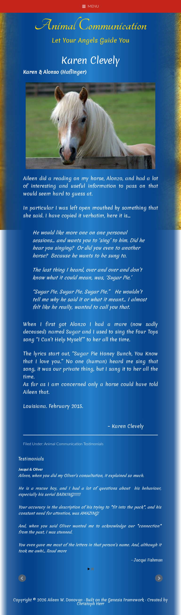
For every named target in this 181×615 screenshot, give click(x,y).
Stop (92, 569)
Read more (56, 551)
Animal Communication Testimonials (73, 444)
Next (159, 578)
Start (89, 569)
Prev (22, 578)
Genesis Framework (126, 600)
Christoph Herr (90, 603)
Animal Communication (90, 25)
